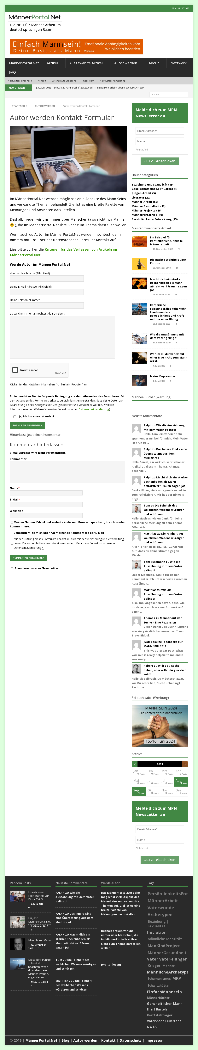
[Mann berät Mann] (17, 944)
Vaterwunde (161, 907)
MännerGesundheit (167, 952)
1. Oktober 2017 (39, 926)
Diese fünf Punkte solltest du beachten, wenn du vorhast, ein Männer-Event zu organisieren (39, 968)
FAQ (12, 72)
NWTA (152, 1027)
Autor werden (125, 63)
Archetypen (160, 914)
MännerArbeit (163, 900)
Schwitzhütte (158, 985)
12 (179, 249)
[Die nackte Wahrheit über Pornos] (139, 264)
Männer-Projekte (143, 210)
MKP (176, 978)
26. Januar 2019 (161, 294)
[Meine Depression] (139, 380)
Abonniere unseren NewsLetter (36, 568)
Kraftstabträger (159, 1015)
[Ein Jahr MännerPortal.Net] (17, 922)
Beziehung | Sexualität (158, 923)
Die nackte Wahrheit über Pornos (168, 261)
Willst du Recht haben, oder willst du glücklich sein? (165, 670)
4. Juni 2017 (159, 365)
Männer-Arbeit (142, 202)
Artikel (52, 63)
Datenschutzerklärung (94, 409)
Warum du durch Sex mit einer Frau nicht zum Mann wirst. (168, 357)
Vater (152, 959)
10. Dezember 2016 (163, 249)
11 (177, 267)
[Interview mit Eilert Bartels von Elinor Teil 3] (17, 896)
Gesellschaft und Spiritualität (152, 189)
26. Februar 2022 (161, 323)
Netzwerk (179, 63)
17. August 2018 (39, 981)
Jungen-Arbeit (141, 193)
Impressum (88, 80)
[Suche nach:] (168, 94)
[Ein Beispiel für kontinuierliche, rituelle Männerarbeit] (139, 241)
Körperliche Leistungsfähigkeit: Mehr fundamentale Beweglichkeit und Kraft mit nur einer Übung (168, 312)
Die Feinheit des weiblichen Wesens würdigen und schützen (164, 510)
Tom (147, 505)
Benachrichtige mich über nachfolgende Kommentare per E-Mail (59, 533)
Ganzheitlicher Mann (165, 1003)
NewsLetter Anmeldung (112, 80)
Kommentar (18, 459)
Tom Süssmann (154, 562)
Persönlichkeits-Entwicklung (152, 219)
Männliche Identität (165, 938)
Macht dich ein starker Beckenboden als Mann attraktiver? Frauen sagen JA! (168, 284)
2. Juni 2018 (37, 903)
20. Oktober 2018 (162, 267)
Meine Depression (162, 376)
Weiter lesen (111, 964)
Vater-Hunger (173, 959)
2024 (160, 764)
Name (14, 488)
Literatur (138, 197)
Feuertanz (173, 1021)
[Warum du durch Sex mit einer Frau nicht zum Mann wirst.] (139, 358)
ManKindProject (164, 945)
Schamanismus (159, 978)
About (154, 63)
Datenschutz (130, 1040)
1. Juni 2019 (159, 380)
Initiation (157, 932)
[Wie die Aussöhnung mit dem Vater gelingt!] (139, 338)
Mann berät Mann (39, 940)
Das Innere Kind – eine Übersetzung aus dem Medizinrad (165, 453)
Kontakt (42, 80)
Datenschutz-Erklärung (64, 80)
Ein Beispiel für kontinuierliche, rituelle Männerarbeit (166, 241)
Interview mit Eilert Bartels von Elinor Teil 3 (39, 895)
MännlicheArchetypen (169, 972)
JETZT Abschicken (159, 161)
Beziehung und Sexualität (149, 184)
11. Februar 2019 (161, 342)
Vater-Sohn (155, 1021)
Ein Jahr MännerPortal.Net (39, 919)
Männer (169, 966)
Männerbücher (158, 998)
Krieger (154, 965)
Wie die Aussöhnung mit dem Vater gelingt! (167, 336)
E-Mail (14, 499)
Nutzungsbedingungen (20, 80)
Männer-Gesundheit (146, 206)
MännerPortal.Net (24, 63)
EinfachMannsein (164, 992)
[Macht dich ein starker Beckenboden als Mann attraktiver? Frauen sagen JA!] (139, 283)
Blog (65, 1040)
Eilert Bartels (157, 1009)
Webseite (16, 511)
